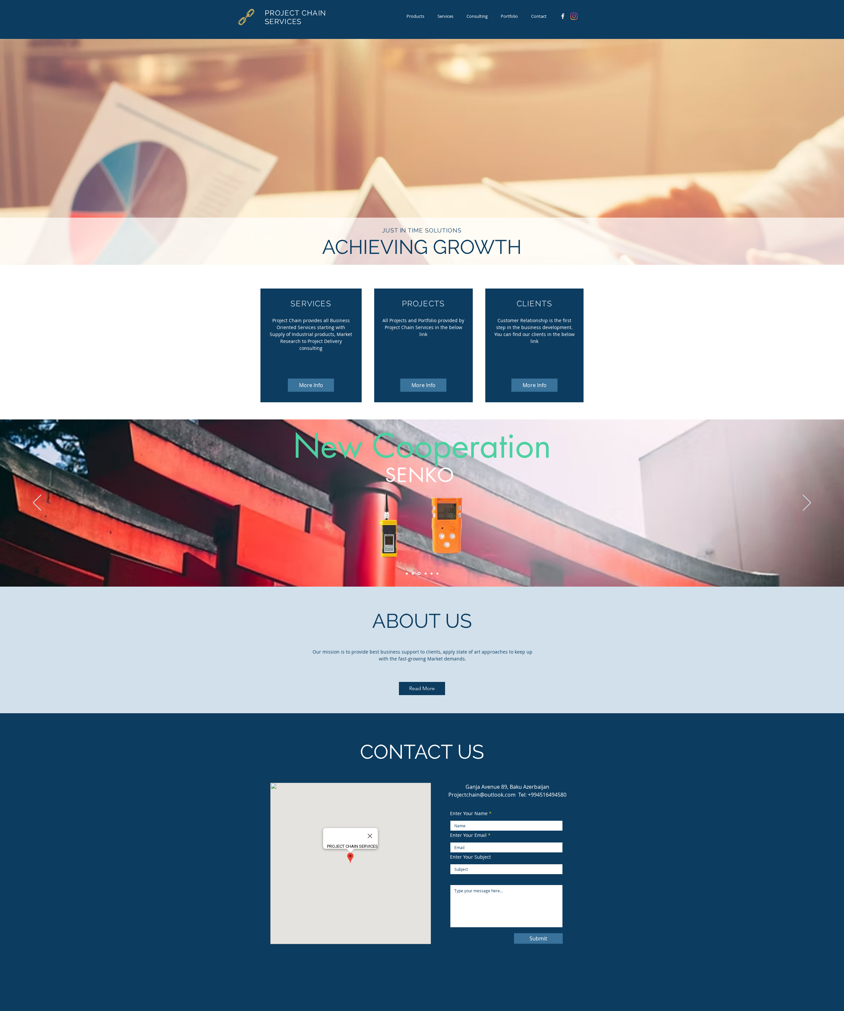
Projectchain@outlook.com (482, 794)
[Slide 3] (432, 573)
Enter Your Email (468, 835)
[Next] (807, 503)
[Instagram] (574, 16)
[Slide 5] (413, 573)
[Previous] (37, 503)
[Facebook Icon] (562, 16)
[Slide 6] (407, 573)
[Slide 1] (437, 573)
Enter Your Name (469, 813)
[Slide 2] (419, 573)
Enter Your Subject (470, 857)
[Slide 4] (425, 573)
